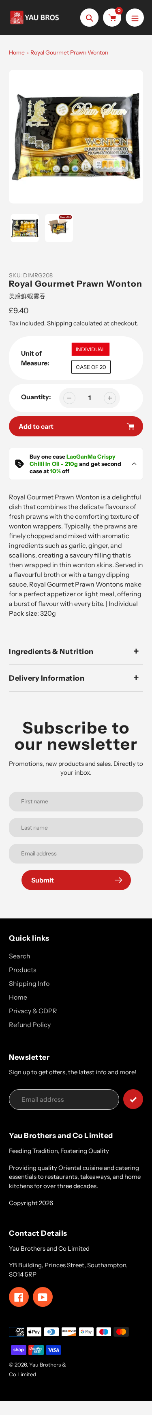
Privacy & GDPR (33, 1011)
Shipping (59, 323)
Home (17, 52)
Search (19, 956)
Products (22, 970)
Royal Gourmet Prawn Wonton (69, 52)
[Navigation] (135, 17)
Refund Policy (30, 1025)
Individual (90, 349)
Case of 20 (91, 367)
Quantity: (36, 397)
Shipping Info (29, 983)
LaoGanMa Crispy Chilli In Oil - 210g (73, 460)
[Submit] (133, 1099)
